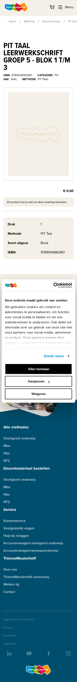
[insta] (68, 653)
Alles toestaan (38, 369)
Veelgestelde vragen (18, 528)
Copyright (9, 644)
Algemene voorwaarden (19, 619)
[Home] (16, 7)
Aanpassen (36, 381)
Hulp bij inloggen (16, 535)
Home (12, 21)
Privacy (8, 627)
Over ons (10, 569)
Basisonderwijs (51, 21)
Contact (9, 591)
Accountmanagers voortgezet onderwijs (33, 543)
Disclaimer (10, 636)
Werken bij (11, 584)
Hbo (6, 453)
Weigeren (38, 394)
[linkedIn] (9, 653)
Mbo (6, 445)
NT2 (6, 460)
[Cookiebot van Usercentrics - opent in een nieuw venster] (54, 285)
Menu (69, 7)
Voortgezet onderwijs (19, 438)
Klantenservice (14, 520)
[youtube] (28, 653)
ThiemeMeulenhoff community (26, 576)
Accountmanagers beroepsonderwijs (30, 550)
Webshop (29, 21)
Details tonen (54, 356)
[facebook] (48, 653)
